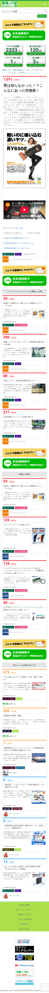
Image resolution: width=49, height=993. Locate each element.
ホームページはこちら (14, 227)
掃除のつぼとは (24, 914)
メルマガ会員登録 (24, 919)
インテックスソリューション (20, 259)
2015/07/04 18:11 (30, 254)
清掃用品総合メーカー (21, 70)
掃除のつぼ (9, 4)
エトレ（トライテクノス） (16, 556)
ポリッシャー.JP (14, 814)
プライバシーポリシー (24, 909)
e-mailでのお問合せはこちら (16, 237)
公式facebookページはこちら (17, 247)
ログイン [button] (41, 16)
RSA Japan (13, 773)
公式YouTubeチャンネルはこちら (19, 242)
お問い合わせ (24, 928)
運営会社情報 (24, 905)
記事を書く (24, 924)
